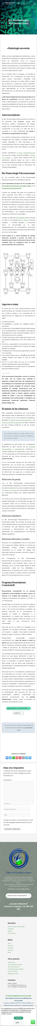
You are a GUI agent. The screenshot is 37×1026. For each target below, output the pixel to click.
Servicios (10, 948)
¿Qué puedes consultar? (15, 964)
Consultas (11, 929)
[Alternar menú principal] (18, 3)
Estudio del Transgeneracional (21, 420)
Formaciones (12, 933)
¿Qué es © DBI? (13, 971)
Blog (9, 952)
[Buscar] (34, 3)
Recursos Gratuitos (13, 967)
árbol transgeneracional (27, 153)
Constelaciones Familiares (15, 969)
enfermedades (20, 218)
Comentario (7, 780)
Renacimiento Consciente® (16, 926)
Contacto (10, 950)
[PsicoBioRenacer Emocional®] (8, 3)
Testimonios (11, 962)
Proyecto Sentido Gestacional (12, 422)
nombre (32, 61)
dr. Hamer (25, 220)
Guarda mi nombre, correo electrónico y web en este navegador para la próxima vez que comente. (18, 822)
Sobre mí (10, 945)
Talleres (10, 931)
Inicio (9, 943)
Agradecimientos (13, 973)
